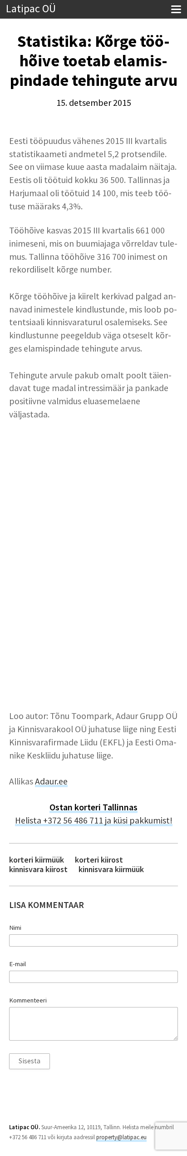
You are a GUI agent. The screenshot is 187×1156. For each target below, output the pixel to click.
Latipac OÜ (31, 8)
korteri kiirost (99, 859)
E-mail (17, 964)
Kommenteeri (28, 1000)
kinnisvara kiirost (38, 869)
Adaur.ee (51, 781)
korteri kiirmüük (36, 859)
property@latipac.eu (121, 1137)
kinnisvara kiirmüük (111, 869)
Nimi (15, 927)
